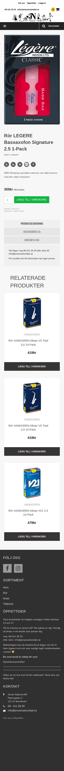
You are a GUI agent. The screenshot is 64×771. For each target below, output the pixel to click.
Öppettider (31, 3)
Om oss (21, 3)
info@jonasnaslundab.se (28, 9)
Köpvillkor (18, 718)
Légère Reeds (18, 211)
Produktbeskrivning (32, 223)
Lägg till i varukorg (32, 199)
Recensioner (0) (32, 232)
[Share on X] (7, 164)
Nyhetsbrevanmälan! (14, 662)
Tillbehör (8, 604)
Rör (5, 593)
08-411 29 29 (10, 9)
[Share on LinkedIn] (13, 164)
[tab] (32, 224)
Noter (6, 598)
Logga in (42, 3)
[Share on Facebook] (33, 164)
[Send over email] (20, 164)
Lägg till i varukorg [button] (32, 366)
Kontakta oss (32, 240)
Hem (6, 587)
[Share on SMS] (27, 164)
